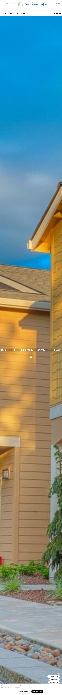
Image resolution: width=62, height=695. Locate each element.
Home (4, 13)
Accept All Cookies (37, 691)
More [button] (23, 13)
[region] (31, 689)
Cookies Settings (24, 691)
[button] (9, 3)
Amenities (14, 13)
